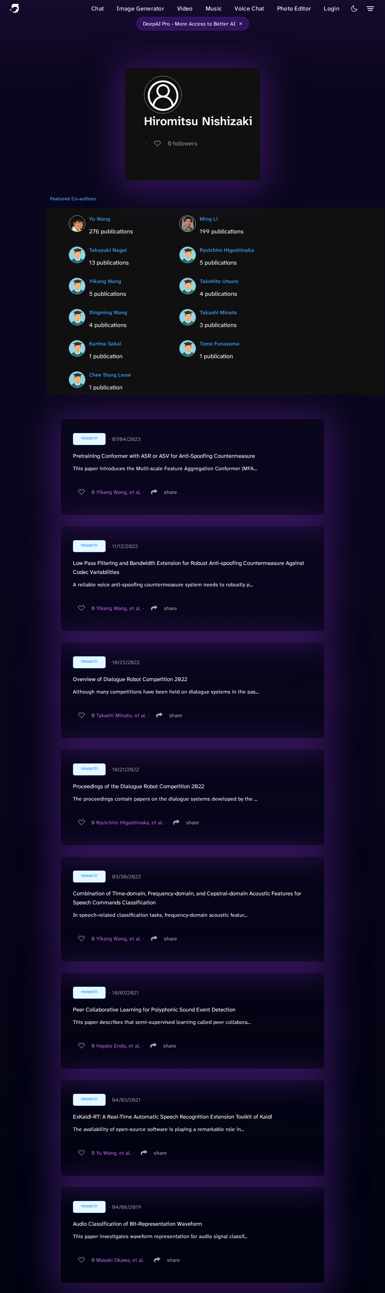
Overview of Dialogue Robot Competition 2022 (130, 679)
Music (214, 8)
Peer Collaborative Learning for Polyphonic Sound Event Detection (154, 1009)
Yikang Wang (105, 281)
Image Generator (140, 8)
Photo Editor (294, 8)
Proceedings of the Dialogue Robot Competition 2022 (138, 786)
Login (332, 8)
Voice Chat (249, 8)
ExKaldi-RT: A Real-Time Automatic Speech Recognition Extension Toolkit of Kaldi (172, 1116)
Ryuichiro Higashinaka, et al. (129, 822)
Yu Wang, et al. (113, 1152)
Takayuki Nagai (108, 250)
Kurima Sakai (105, 343)
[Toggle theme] (354, 9)
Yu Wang (99, 218)
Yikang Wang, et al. (118, 492)
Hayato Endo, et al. (118, 1045)
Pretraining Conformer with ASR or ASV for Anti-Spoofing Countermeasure (164, 456)
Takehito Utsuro (219, 281)
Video (185, 8)
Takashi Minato (218, 312)
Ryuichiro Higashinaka (227, 250)
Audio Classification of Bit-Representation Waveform (137, 1224)
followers (182, 143)
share (170, 492)
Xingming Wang (108, 312)
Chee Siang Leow (110, 374)
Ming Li (209, 218)
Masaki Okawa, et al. (120, 1260)
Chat (97, 8)
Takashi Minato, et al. (121, 715)
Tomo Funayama (219, 343)
